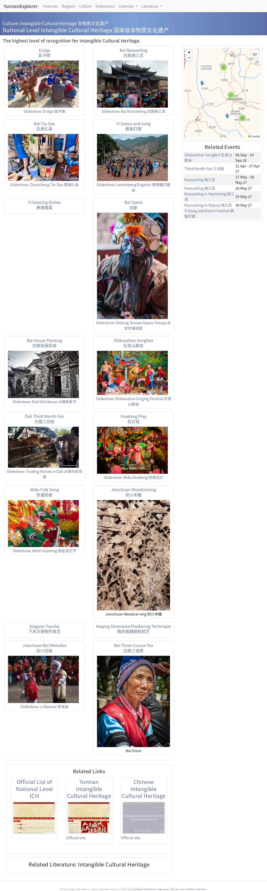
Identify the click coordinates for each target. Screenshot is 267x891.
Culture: (11, 23)
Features (50, 6)
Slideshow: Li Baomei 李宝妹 (44, 706)
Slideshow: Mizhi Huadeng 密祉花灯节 (44, 550)
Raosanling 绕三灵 (199, 179)
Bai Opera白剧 (133, 204)
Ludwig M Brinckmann (144, 889)
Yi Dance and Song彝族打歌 (133, 126)
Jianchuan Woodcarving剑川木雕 (133, 492)
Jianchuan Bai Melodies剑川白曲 (44, 647)
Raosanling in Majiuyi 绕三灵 (208, 205)
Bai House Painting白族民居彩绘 (44, 342)
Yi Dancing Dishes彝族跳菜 (44, 204)
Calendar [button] (126, 6)
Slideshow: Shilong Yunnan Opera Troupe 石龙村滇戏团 (133, 325)
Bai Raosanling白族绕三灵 (133, 52)
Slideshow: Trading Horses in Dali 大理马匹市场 (44, 474)
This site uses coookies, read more (188, 889)
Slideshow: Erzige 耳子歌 (44, 111)
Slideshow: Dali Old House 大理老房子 (44, 401)
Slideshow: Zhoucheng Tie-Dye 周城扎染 (44, 184)
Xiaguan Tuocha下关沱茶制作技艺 (44, 628)
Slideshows (105, 6)
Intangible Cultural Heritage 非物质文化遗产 (64, 23)
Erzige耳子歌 (44, 52)
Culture (85, 6)
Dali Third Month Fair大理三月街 (44, 418)
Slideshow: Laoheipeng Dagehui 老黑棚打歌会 (133, 187)
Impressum (163, 889)
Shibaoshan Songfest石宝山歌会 (133, 342)
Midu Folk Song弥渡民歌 (44, 492)
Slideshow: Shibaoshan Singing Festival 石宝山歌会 (133, 401)
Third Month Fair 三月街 (204, 168)
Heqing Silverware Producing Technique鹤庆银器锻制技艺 (133, 628)
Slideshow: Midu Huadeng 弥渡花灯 (133, 477)
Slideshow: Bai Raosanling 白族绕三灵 (133, 111)
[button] (223, 67)
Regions (68, 6)
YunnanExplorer (21, 6)
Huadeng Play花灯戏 (134, 418)
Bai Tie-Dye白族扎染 (44, 126)
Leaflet (255, 136)
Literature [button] (150, 6)
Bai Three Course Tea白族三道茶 (133, 647)
